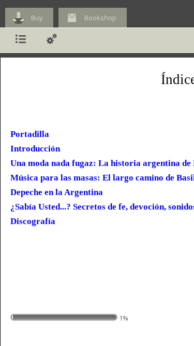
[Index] (20, 40)
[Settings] (51, 40)
